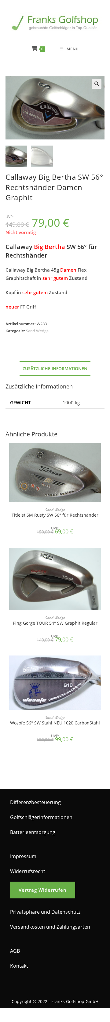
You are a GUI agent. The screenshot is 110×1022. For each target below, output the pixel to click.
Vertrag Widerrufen (43, 890)
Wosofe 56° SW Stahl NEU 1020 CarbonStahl (55, 723)
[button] (96, 84)
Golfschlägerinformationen (41, 817)
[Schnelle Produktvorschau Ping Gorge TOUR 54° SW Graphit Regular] (103, 558)
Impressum (23, 856)
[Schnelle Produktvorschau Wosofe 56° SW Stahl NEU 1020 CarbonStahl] (103, 666)
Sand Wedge (37, 331)
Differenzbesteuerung (35, 802)
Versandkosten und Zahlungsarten (50, 926)
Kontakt (19, 965)
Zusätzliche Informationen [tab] (55, 368)
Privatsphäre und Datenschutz (45, 911)
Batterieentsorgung (32, 832)
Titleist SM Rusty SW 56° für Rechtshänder (55, 515)
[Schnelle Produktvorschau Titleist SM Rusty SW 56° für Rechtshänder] (103, 454)
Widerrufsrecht (27, 871)
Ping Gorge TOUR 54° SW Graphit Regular (55, 623)
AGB (15, 951)
